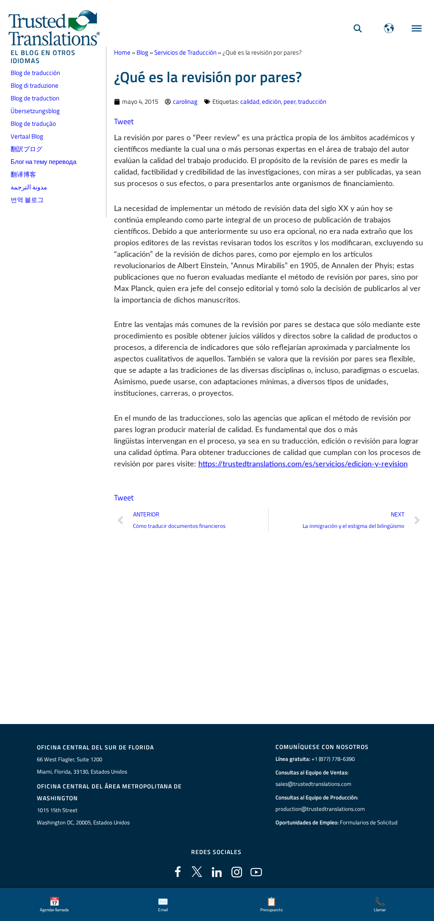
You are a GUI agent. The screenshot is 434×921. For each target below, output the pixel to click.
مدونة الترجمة (29, 187)
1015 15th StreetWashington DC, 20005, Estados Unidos (83, 816)
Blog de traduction (35, 98)
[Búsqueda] (358, 28)
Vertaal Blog (27, 136)
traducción (312, 101)
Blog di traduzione (34, 85)
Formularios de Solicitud (369, 822)
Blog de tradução (33, 123)
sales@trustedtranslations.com (313, 784)
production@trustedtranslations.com (320, 808)
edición (271, 101)
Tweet (124, 121)
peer (289, 101)
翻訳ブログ (26, 149)
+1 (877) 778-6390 (333, 759)
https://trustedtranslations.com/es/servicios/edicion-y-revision (303, 464)
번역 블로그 (27, 200)
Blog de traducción (35, 73)
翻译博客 (23, 174)
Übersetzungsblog (35, 111)
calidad (249, 101)
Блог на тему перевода (43, 161)
